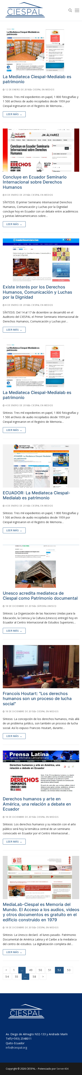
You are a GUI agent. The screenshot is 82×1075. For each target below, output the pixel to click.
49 (31, 970)
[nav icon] (77, 10)
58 (34, 976)
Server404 (62, 1068)
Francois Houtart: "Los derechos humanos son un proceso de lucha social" (37, 698)
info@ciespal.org (16, 1047)
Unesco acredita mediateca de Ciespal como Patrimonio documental (40, 596)
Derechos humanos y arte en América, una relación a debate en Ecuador (37, 804)
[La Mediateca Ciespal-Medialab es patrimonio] (41, 49)
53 (69, 970)
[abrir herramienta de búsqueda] (70, 10)
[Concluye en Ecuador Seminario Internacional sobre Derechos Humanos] (41, 150)
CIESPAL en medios (43, 89)
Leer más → (14, 114)
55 (17, 976)
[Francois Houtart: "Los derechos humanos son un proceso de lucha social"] (41, 666)
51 (50, 970)
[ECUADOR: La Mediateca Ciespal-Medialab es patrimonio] (41, 466)
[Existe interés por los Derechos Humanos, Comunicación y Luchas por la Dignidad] (41, 260)
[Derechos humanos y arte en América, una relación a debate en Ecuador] (41, 772)
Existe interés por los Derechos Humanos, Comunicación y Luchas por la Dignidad (37, 292)
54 (7, 976)
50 (40, 970)
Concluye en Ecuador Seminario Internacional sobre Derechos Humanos (35, 182)
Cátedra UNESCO (46, 606)
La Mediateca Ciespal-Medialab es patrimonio (37, 79)
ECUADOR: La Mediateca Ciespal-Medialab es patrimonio (36, 495)
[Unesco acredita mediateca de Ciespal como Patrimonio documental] (41, 566)
